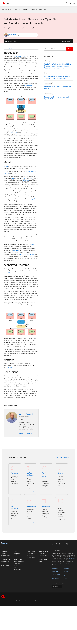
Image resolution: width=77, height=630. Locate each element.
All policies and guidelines (28, 600)
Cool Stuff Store (58, 596)
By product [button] (16, 9)
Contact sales (42, 553)
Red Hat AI (3, 553)
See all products (5, 565)
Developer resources (19, 561)
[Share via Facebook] (9, 41)
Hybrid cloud (30, 28)
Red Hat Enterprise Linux (5, 556)
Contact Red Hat (32, 596)
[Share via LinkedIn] (11, 41)
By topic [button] (25, 9)
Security (60, 473)
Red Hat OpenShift (5, 559)
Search (69, 48)
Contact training (43, 559)
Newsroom (66, 568)
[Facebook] (60, 544)
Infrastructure (31, 507)
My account (16, 557)
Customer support (18, 559)
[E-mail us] (15, 41)
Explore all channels (61, 457)
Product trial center (30, 553)
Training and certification (17, 554)
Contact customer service (43, 556)
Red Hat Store (29, 555)
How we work (55, 571)
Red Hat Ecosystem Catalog (18, 566)
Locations (25, 596)
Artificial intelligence (30, 474)
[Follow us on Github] (19, 419)
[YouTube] (56, 544)
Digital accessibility (39, 600)
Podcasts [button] (33, 9)
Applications (46, 507)
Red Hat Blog (6, 9)
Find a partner (17, 563)
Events (19, 596)
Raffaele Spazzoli (12, 34)
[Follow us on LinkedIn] (22, 419)
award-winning (70, 563)
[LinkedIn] (53, 544)
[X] (63, 544)
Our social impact (68, 575)
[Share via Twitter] (13, 41)
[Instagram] (67, 544)
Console (28, 560)
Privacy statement (10, 600)
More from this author (25, 433)
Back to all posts (8, 48)
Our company (55, 568)
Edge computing (14, 508)
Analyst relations (55, 578)
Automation (15, 473)
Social (40, 561)
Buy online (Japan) (30, 557)
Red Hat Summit (67, 596)
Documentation (17, 569)
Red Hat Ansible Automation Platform (6, 562)
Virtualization (62, 506)
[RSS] (71, 41)
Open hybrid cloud (44, 475)
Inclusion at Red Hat (49, 596)
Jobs (65, 578)
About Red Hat (10, 596)
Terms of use (18, 600)
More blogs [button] (42, 9)
